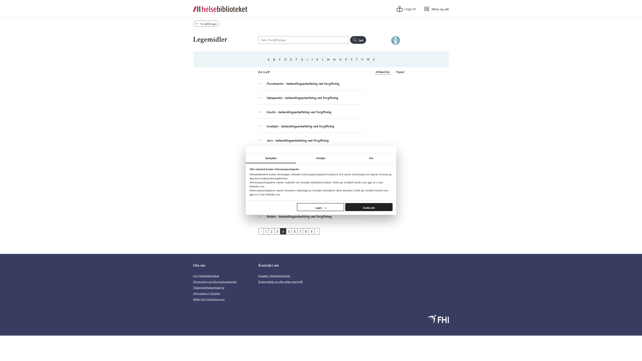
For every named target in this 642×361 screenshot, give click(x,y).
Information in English (206, 293)
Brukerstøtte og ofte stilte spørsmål (280, 282)
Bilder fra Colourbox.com (209, 299)
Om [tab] (371, 158)
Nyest (400, 72)
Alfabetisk (383, 72)
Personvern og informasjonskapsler (215, 282)
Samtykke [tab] (271, 158)
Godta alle (369, 207)
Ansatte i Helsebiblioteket (274, 276)
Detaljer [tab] (321, 158)
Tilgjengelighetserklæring (208, 287)
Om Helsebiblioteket (206, 276)
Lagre (318, 207)
